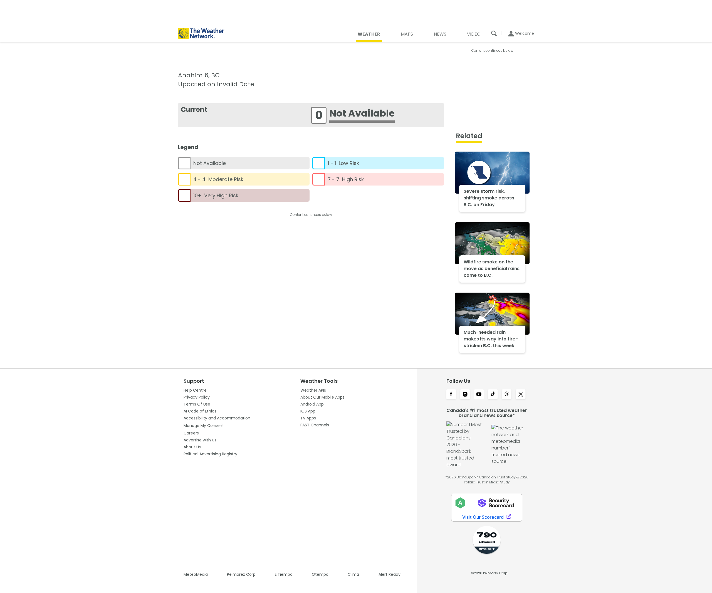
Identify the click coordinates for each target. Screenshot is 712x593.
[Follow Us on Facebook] (451, 395)
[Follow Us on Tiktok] (493, 395)
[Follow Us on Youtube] (479, 395)
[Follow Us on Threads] (507, 395)
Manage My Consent (204, 425)
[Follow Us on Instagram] (465, 395)
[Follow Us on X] (521, 395)
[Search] (494, 33)
